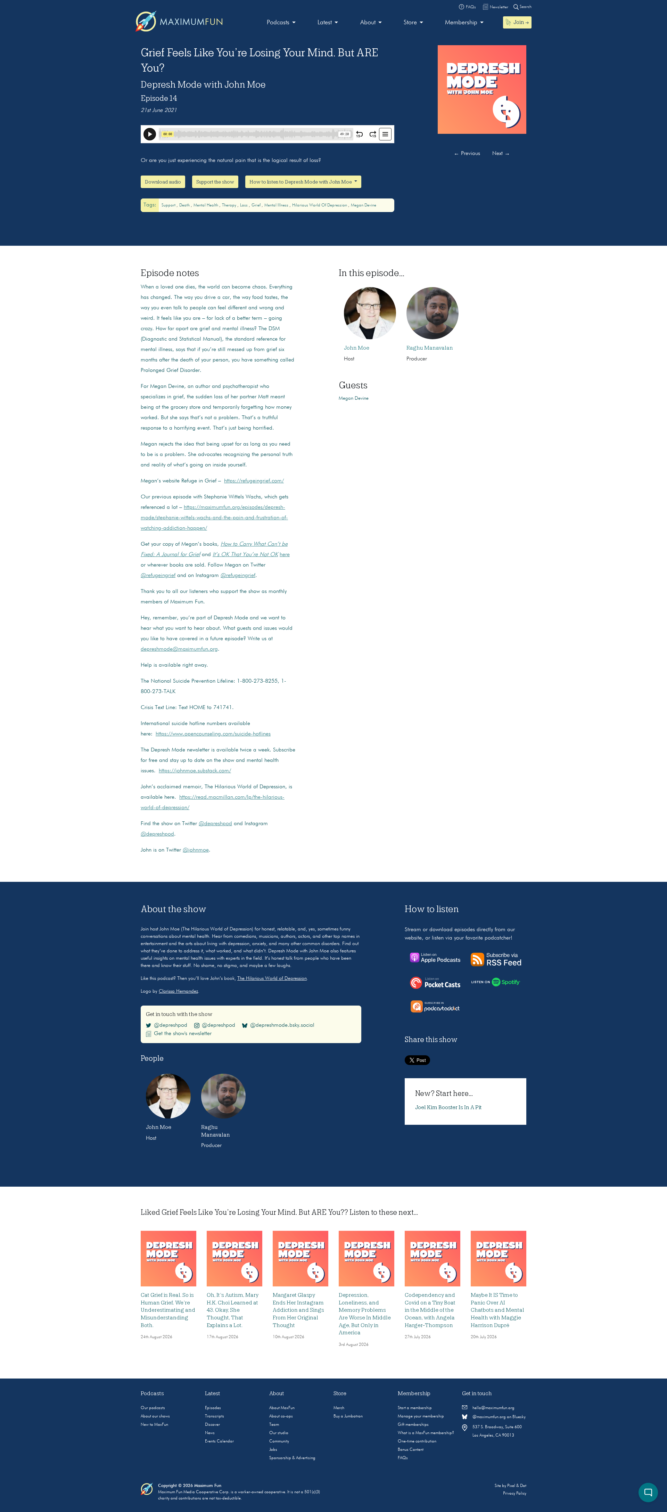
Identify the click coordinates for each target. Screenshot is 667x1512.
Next (501, 153)
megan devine (363, 205)
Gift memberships (413, 1425)
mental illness (276, 205)
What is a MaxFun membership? (426, 1433)
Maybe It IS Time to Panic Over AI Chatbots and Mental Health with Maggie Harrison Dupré (497, 1310)
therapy (229, 205)
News (210, 1433)
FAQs (403, 1458)
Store (410, 22)
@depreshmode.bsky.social (282, 1025)
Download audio (163, 182)
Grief (257, 205)
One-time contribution (417, 1441)
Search (525, 7)
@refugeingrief (158, 575)
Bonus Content (410, 1450)
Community (279, 1441)
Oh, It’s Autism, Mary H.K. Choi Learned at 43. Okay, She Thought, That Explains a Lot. (232, 1310)
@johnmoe (196, 850)
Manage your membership (421, 1416)
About (368, 22)
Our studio (278, 1433)
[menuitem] (281, 22)
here (285, 555)
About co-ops (281, 1416)
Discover (212, 1425)
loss (244, 205)
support (169, 205)
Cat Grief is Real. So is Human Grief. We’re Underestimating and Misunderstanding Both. (168, 1310)
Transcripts (214, 1416)
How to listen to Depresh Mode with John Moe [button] (301, 182)
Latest (325, 22)
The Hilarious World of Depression (272, 978)
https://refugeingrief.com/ (254, 481)
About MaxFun (282, 1408)
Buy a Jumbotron (348, 1416)
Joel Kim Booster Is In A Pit (448, 1107)
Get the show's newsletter (183, 1034)
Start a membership (415, 1408)
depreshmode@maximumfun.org (179, 649)
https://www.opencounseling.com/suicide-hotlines (213, 734)
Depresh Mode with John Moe (203, 84)
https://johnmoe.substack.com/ (195, 771)
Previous (467, 153)
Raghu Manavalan (429, 348)
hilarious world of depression (320, 205)
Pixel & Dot (516, 1486)
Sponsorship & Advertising (292, 1458)
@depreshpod (215, 824)
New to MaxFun (154, 1425)
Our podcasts (153, 1408)
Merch (339, 1408)
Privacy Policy (514, 1493)
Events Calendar (219, 1441)
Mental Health (206, 205)
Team (274, 1425)
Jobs (273, 1450)
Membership (461, 22)
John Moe (356, 348)
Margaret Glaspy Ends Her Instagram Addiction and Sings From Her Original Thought (298, 1310)
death (185, 205)
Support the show (215, 182)
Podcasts (278, 22)
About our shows (155, 1416)
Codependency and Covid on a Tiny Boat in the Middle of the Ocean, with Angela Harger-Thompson (430, 1310)
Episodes (213, 1408)
